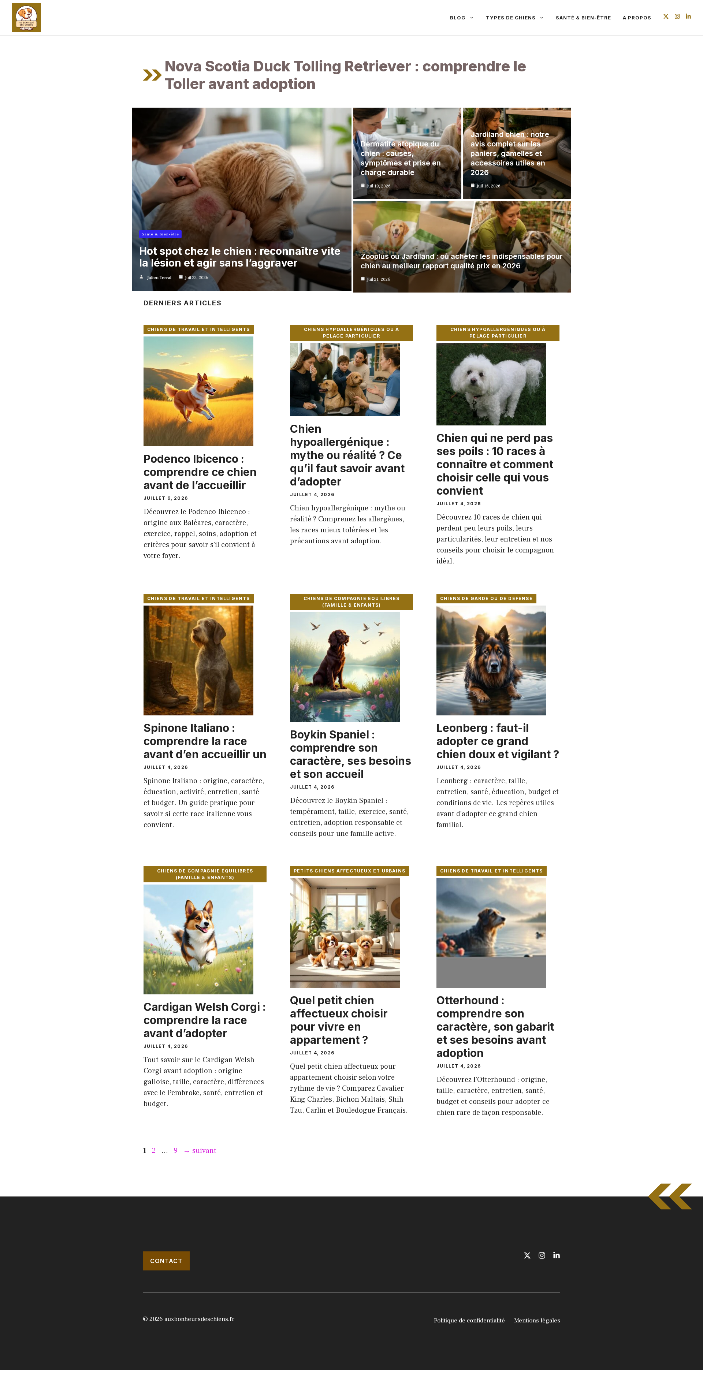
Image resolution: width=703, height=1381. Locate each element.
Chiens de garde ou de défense (486, 598)
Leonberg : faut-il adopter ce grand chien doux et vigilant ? (497, 741)
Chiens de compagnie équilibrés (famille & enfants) (351, 602)
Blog (458, 18)
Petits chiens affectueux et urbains (349, 871)
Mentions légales (537, 1321)
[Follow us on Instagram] (677, 17)
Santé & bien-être (583, 18)
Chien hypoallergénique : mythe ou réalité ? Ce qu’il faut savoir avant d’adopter (347, 455)
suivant (199, 1150)
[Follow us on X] (666, 17)
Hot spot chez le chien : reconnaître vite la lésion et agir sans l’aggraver (240, 257)
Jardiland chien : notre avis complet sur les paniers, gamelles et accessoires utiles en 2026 (509, 153)
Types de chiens (511, 18)
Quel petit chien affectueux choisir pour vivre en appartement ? (339, 1020)
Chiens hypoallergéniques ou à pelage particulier (351, 333)
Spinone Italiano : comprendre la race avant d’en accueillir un (205, 741)
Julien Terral (159, 277)
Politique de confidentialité (469, 1321)
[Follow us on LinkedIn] (688, 17)
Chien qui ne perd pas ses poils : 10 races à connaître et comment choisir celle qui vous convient (494, 464)
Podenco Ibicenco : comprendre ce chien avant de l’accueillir (200, 472)
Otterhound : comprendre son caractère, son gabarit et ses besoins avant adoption (495, 1027)
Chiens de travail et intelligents (198, 329)
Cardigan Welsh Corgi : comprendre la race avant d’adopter (205, 1020)
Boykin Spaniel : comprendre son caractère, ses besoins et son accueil (350, 754)
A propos (637, 18)
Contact (166, 1261)
